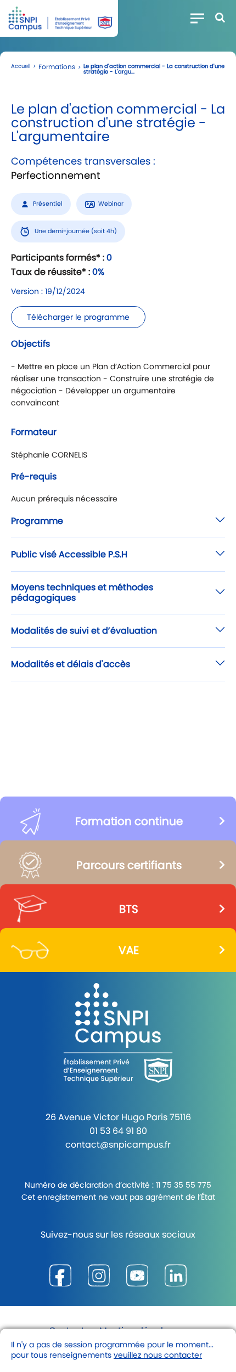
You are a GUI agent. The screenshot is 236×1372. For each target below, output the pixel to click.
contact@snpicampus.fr (118, 1144)
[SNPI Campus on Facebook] (60, 1275)
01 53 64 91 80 (118, 1131)
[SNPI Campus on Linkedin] (176, 1275)
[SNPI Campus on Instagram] (99, 1275)
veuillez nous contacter (158, 1355)
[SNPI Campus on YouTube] (137, 1275)
